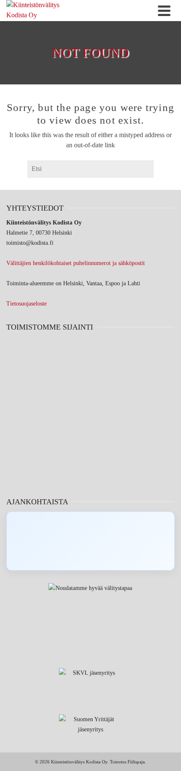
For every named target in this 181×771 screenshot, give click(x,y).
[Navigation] (164, 10)
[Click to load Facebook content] (90, 541)
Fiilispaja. (137, 761)
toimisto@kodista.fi (29, 243)
